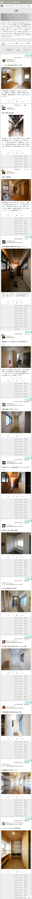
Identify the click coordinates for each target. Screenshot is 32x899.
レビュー (22, 43)
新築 (16, 43)
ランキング (27, 50)
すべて (3, 43)
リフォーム (10, 43)
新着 (18, 50)
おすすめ (9, 50)
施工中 (28, 43)
